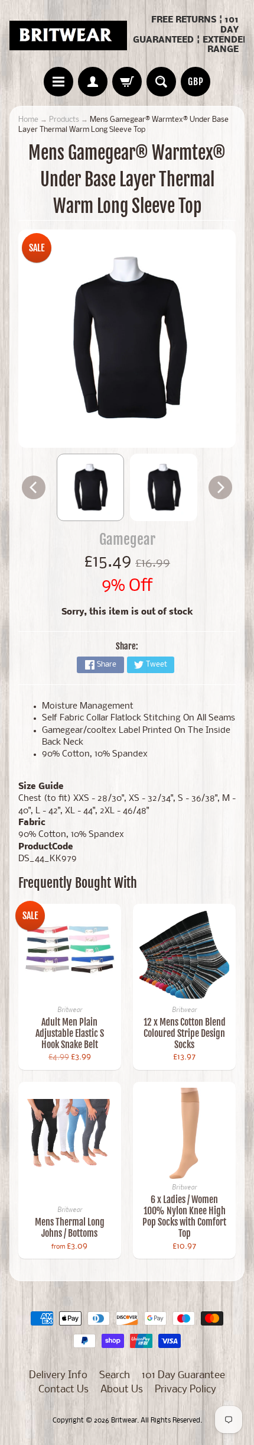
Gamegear (127, 539)
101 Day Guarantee (183, 1375)
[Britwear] (68, 35)
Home (28, 120)
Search (114, 1375)
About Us (121, 1389)
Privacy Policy (185, 1389)
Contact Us (63, 1389)
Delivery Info (58, 1375)
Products (64, 120)
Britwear (124, 1420)
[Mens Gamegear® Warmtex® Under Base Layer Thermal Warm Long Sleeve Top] (90, 487)
